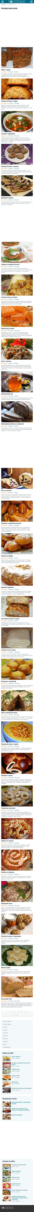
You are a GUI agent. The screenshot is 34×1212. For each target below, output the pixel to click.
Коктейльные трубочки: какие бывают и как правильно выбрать (21, 1109)
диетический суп (16, 1183)
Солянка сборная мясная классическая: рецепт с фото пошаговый (19, 1198)
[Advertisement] (17, 28)
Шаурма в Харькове (17, 1114)
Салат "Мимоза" (16, 1056)
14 (14, 1015)
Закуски (5, 1030)
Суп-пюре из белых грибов (19, 1164)
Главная (3, 4)
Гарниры (5, 1032)
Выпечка (5, 1035)
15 (17, 1015)
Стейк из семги (16, 1075)
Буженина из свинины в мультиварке (21, 1088)
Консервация (6, 1047)
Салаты (5, 1027)
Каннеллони (15, 1081)
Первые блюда (7, 1021)
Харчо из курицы (16, 1171)
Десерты (5, 1038)
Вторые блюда (7, 1024)
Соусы (5, 1044)
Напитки (5, 1041)
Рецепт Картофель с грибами (20, 1190)
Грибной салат (16, 1069)
